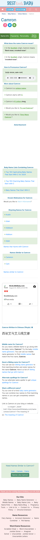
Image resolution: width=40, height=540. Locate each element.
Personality (24, 36)
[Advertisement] (20, 146)
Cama (26, 471)
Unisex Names (22, 14)
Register (20, 9)
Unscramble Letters (20, 536)
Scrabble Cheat (10, 529)
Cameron (9, 257)
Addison (9, 234)
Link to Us (13, 507)
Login (9, 9)
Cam (7, 264)
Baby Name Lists (23, 502)
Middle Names (8, 502)
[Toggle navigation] (30, 9)
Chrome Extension (24, 510)
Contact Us (25, 507)
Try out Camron (26, 108)
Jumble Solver (15, 531)
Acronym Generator (22, 518)
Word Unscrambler (26, 529)
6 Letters (18, 101)
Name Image (34, 36)
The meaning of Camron (14, 415)
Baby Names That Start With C (18, 190)
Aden (8, 241)
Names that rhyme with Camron (16, 247)
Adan (8, 221)
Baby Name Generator (25, 500)
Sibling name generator (24, 365)
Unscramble (16, 534)
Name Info (5, 36)
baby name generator (27, 390)
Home (4, 14)
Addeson (9, 228)
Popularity (15, 36)
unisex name (21, 88)
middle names (26, 354)
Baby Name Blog (20, 505)
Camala (19, 471)
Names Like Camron (20, 475)
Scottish (14, 48)
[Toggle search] (36, 9)
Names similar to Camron (13, 272)
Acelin (8, 215)
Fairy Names (6, 518)
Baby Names (12, 14)
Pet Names (25, 521)
